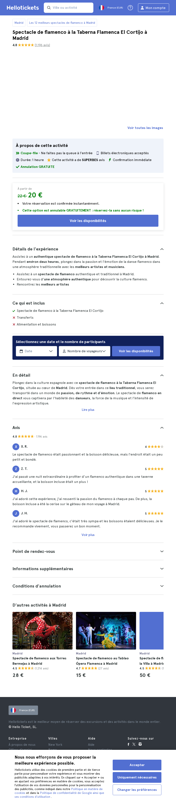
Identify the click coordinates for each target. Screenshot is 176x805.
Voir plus (88, 535)
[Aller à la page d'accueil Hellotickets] (23, 8)
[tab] (88, 249)
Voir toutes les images (145, 128)
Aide (91, 745)
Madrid (18, 22)
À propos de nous (22, 745)
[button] (88, 249)
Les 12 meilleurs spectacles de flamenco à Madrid (62, 22)
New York (55, 745)
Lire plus (88, 410)
